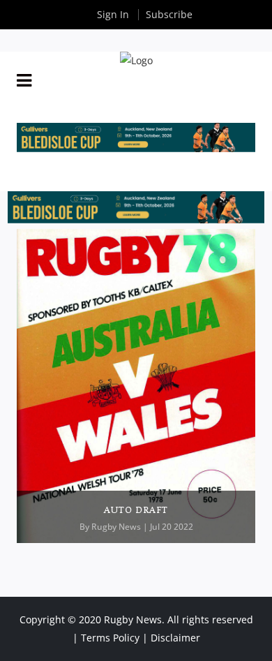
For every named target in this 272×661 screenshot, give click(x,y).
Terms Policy (110, 637)
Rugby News (116, 527)
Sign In (113, 14)
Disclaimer (175, 637)
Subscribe (169, 14)
